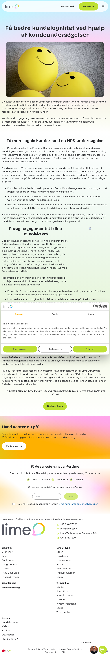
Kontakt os (88, 6)
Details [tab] (55, 314)
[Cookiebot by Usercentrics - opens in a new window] (95, 306)
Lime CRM (7, 548)
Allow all (90, 349)
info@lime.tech (68, 528)
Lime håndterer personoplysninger (78, 504)
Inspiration (7, 519)
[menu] (103, 6)
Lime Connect (9, 583)
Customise (53, 349)
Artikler (19, 519)
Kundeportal (67, 6)
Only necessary (20, 349)
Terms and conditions (54, 649)
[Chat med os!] (103, 650)
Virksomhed (62, 583)
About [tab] (91, 314)
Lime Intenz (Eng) (11, 587)
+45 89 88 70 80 (68, 524)
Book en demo (55, 406)
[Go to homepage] (12, 6)
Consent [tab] (19, 314)
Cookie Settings (74, 649)
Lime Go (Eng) (63, 548)
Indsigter (6, 618)
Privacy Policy (35, 649)
